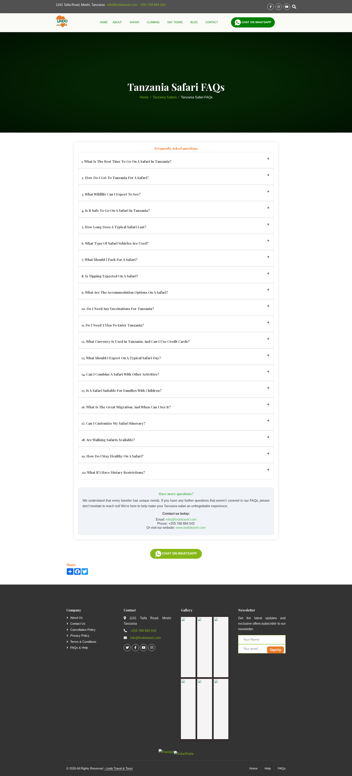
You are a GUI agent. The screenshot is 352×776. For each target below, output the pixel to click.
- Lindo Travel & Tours (118, 768)
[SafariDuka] (184, 752)
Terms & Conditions (83, 641)
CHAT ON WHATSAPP (179, 553)
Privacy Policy (79, 635)
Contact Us (77, 623)
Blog (194, 22)
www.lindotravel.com (191, 527)
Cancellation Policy (83, 629)
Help (268, 768)
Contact (212, 22)
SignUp (275, 650)
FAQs (282, 768)
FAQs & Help (79, 647)
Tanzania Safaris (165, 97)
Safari (135, 22)
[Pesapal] (166, 751)
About (118, 22)
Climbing (154, 22)
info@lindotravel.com (122, 5)
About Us (76, 617)
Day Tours (175, 22)
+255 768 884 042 (152, 5)
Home (104, 22)
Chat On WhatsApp (256, 22)
